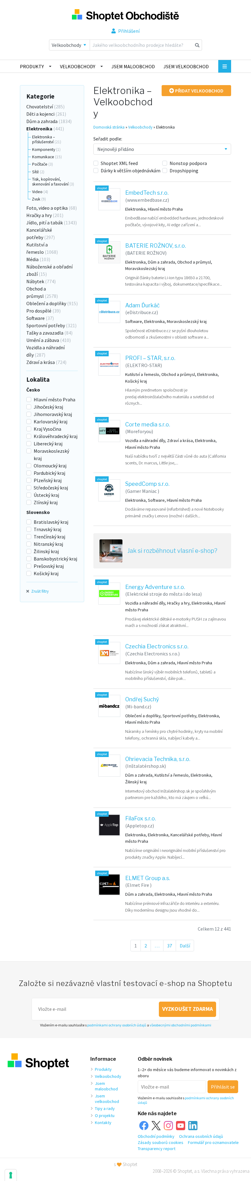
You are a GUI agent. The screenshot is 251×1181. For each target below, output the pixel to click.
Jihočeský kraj (48, 407)
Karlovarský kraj (50, 421)
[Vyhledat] (197, 45)
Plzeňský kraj (48, 480)
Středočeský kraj (51, 488)
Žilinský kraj (46, 551)
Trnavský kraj (47, 529)
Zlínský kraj (46, 502)
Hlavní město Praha (54, 399)
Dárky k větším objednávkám (130, 170)
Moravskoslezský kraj (51, 454)
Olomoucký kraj (50, 466)
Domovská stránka (109, 127)
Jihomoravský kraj (53, 414)
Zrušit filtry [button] (39, 591)
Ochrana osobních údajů (201, 1136)
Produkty (32, 66)
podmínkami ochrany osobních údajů (116, 1025)
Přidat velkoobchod (198, 91)
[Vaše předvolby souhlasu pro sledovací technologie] (11, 1175)
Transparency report (156, 1148)
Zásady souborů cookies (160, 1142)
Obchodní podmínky (156, 1136)
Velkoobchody (77, 66)
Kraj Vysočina (47, 429)
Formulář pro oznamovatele (213, 1142)
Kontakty (103, 1122)
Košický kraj (46, 573)
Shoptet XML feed (119, 163)
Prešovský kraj (49, 566)
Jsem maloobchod (133, 66)
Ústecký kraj (46, 495)
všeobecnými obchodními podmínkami (180, 1025)
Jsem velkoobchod (186, 66)
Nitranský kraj (48, 544)
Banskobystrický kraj (55, 559)
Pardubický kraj (49, 473)
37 (171, 946)
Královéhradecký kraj (55, 436)
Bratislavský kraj (51, 522)
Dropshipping (184, 170)
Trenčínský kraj (49, 537)
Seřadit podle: (107, 139)
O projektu (104, 1115)
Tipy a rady (105, 1108)
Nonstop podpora (188, 163)
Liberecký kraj (48, 444)
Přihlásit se (223, 1087)
